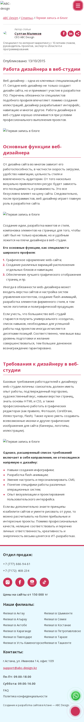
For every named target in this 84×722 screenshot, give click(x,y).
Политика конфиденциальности (25, 696)
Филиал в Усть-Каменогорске (23, 643)
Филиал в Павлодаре (17, 637)
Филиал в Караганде (17, 631)
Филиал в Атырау (15, 619)
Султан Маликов (27, 33)
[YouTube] (32, 582)
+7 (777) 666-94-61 (75, 711)
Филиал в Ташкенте (57, 643)
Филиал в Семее (55, 619)
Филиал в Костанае (57, 625)
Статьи (27, 18)
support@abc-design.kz (20, 668)
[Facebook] (64, 34)
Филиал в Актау (14, 613)
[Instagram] (7, 582)
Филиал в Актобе (15, 625)
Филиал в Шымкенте (58, 613)
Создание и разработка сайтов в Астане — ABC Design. (36, 705)
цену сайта (44, 193)
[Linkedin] (71, 34)
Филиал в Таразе (55, 637)
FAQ (6, 690)
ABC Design (10, 18)
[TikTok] (44, 582)
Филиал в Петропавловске (62, 631)
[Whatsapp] (75, 695)
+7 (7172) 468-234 (16, 571)
